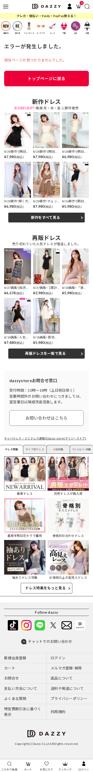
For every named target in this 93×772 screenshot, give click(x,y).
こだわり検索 (9, 769)
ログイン (83, 769)
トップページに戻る (47, 78)
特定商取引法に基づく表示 (22, 712)
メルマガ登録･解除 (66, 668)
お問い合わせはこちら (47, 417)
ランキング (65, 769)
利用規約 (58, 711)
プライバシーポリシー (69, 698)
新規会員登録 (15, 658)
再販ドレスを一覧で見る (45, 353)
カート (28, 769)
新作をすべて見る (45, 217)
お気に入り (46, 769)
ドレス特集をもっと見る (45, 588)
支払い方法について (20, 688)
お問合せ (11, 678)
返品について (62, 678)
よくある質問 (15, 698)
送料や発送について (67, 688)
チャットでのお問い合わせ (50, 641)
